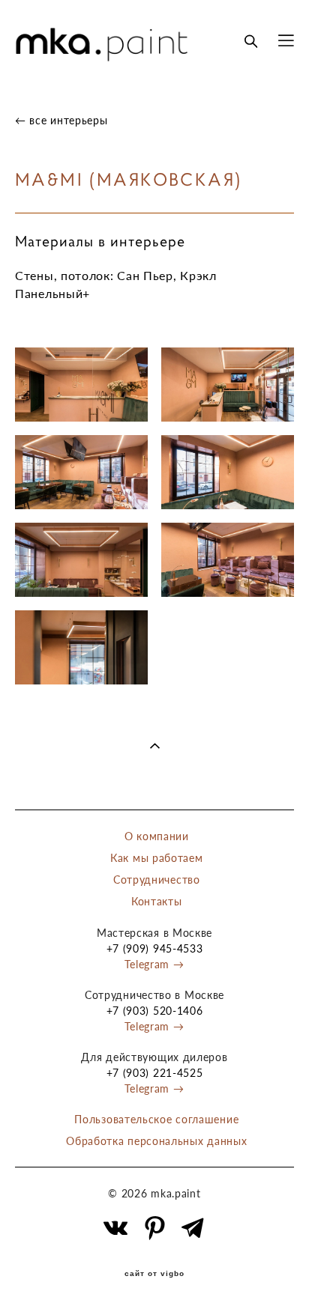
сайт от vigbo (154, 1274)
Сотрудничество (156, 879)
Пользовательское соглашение (156, 1119)
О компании (156, 836)
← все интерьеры (61, 120)
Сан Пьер (145, 275)
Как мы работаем (156, 857)
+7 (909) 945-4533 (154, 948)
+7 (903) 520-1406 (154, 1010)
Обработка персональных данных (156, 1141)
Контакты (156, 901)
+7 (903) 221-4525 (154, 1072)
